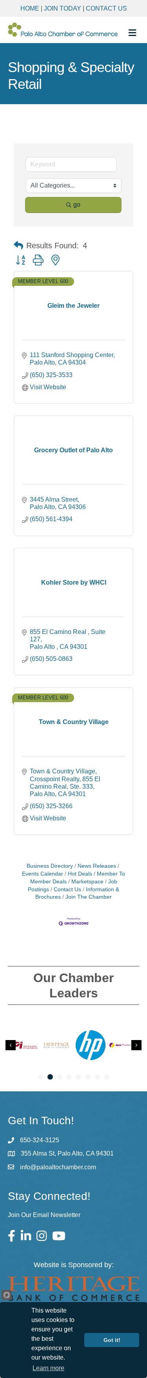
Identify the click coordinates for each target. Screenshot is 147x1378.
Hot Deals (80, 874)
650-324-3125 (39, 1140)
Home (29, 8)
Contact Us (106, 8)
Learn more (48, 1368)
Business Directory (50, 866)
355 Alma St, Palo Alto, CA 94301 (67, 1153)
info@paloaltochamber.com (58, 1167)
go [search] (76, 204)
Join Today (62, 8)
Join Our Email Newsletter (44, 1215)
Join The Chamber (88, 897)
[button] (18, 245)
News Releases (97, 866)
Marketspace (87, 882)
